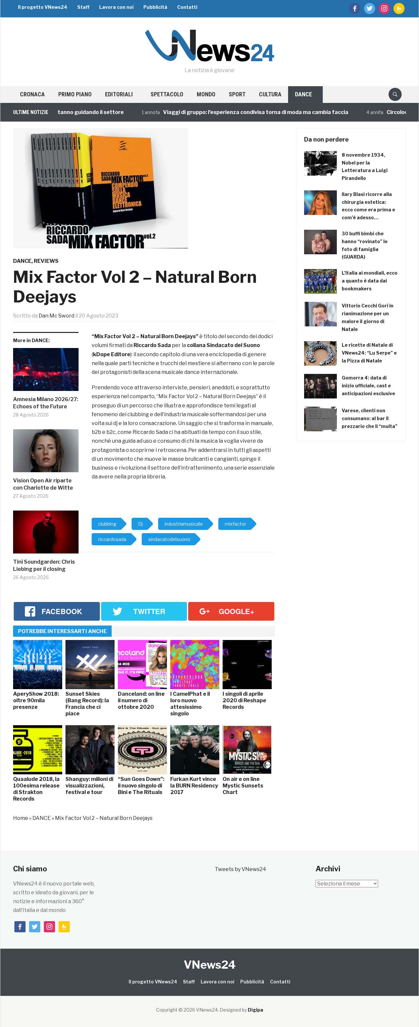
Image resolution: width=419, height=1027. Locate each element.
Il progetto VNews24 (42, 7)
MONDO (206, 94)
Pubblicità (155, 7)
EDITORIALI (119, 94)
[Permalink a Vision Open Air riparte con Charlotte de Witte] (46, 453)
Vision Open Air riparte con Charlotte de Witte (43, 484)
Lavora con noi (116, 7)
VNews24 (210, 964)
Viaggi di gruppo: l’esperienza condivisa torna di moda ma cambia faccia (238, 112)
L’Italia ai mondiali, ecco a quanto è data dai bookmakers (369, 280)
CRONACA (32, 94)
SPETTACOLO (167, 94)
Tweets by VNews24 (240, 869)
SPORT (237, 94)
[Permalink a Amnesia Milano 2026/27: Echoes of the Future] (46, 372)
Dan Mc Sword (56, 316)
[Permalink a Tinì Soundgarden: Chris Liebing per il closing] (46, 534)
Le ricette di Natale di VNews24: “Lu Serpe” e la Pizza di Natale (369, 352)
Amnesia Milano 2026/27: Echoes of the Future (45, 403)
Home (20, 818)
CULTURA (270, 94)
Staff (83, 7)
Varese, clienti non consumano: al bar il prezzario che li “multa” (369, 418)
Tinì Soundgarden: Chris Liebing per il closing (44, 565)
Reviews (46, 261)
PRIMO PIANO (75, 94)
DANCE (303, 94)
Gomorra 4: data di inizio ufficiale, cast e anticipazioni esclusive (368, 385)
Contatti (187, 7)
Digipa (255, 1010)
